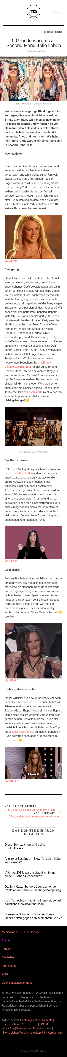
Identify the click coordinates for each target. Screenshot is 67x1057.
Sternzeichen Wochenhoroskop (22, 1032)
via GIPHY (11, 260)
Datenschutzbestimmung (17, 982)
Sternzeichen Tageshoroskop (33, 1028)
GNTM (44, 1024)
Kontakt (6, 948)
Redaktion (38, 51)
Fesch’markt (34, 392)
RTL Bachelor (29, 1024)
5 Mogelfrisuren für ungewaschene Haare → (35, 816)
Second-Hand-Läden (20, 473)
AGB (5, 974)
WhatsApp (8, 1028)
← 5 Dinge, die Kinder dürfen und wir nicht (30, 809)
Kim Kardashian (52, 1032)
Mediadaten (9, 957)
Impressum (9, 965)
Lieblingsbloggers (22, 731)
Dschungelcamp (30, 1020)
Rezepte (47, 1020)
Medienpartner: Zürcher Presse (21, 932)
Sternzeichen (11, 1024)
